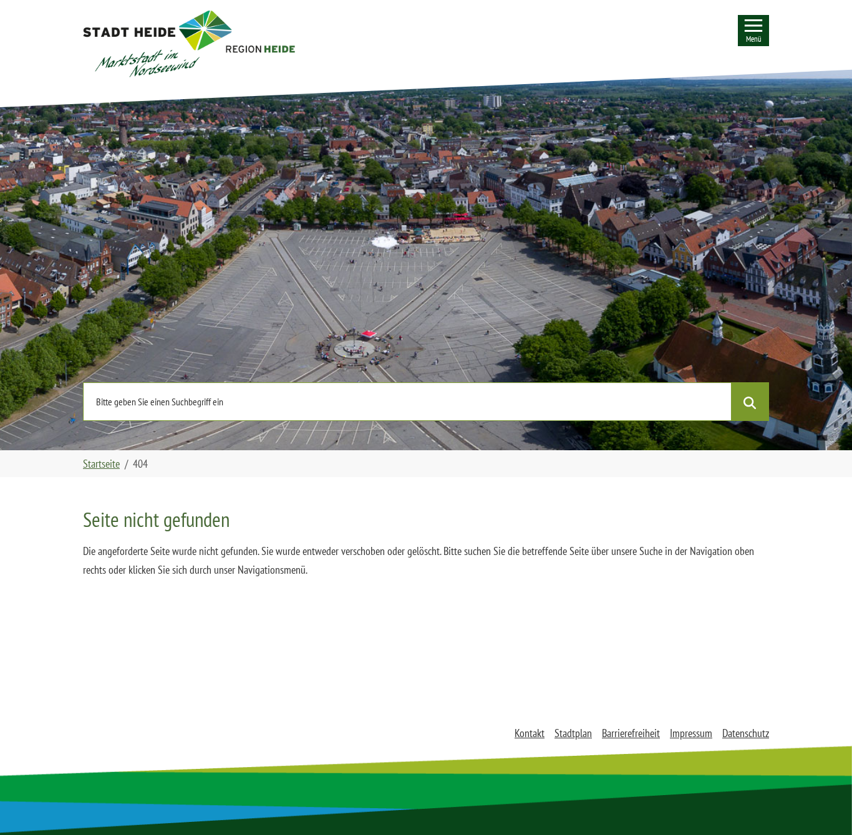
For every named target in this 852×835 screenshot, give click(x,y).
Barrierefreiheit (631, 733)
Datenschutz (745, 733)
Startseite (101, 463)
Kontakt (530, 733)
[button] (189, 43)
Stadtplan (573, 733)
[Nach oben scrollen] (823, 806)
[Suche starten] (749, 401)
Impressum (691, 733)
